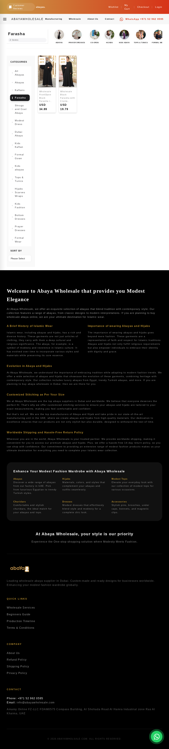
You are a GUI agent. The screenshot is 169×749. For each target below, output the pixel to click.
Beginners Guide (19, 614)
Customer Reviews (19, 7)
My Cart (127, 7)
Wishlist (113, 7)
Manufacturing (53, 19)
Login (158, 7)
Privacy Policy (17, 673)
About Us (92, 19)
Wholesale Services (21, 607)
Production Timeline (21, 621)
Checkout (143, 7)
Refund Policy (17, 659)
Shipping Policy (18, 666)
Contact (109, 19)
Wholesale (75, 19)
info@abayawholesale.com (36, 702)
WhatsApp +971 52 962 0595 (144, 19)
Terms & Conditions (20, 627)
